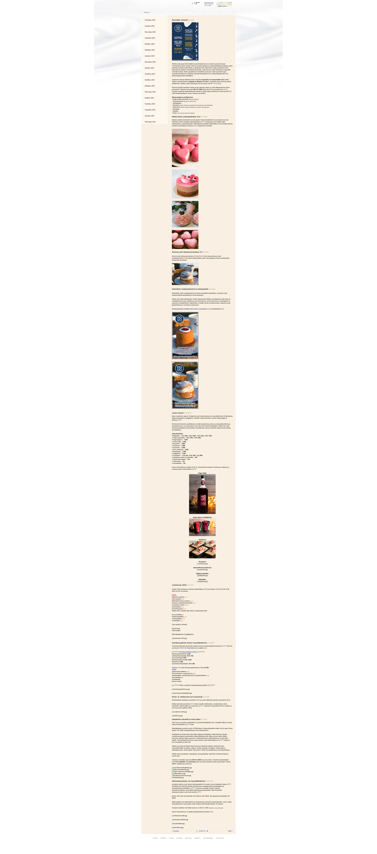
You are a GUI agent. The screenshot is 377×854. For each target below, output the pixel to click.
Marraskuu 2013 (150, 62)
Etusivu (155, 838)
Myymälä (179, 838)
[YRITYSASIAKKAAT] (211, 12)
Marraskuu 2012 (150, 92)
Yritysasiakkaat (208, 838)
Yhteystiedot (220, 838)
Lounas (171, 838)
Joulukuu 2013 (149, 56)
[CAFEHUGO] (187, 12)
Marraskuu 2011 (150, 122)
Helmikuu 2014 (150, 50)
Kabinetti (197, 838)
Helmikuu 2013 (150, 86)
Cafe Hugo (188, 838)
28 (207, 831)
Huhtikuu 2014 (150, 44)
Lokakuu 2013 (149, 68)
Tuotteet (163, 838)
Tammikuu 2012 (150, 110)
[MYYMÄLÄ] (176, 12)
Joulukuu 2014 (149, 26)
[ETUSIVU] (146, 12)
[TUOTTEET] (156, 12)
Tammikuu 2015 (150, 20)
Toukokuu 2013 (150, 74)
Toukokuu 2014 (150, 38)
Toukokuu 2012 (150, 104)
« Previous (175, 831)
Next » (230, 831)
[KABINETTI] (198, 12)
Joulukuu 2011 (149, 116)
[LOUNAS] (166, 12)
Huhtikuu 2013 (150, 80)
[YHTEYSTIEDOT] (226, 12)
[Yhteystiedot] (224, 7)
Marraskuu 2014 (150, 32)
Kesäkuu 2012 (149, 98)
